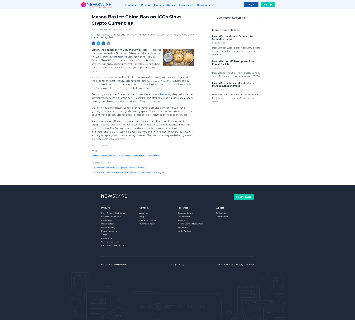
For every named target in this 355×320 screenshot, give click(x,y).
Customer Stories (147, 220)
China (95, 155)
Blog (141, 216)
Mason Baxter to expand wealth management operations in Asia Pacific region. (130, 173)
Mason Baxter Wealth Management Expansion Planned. (120, 168)
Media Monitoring (109, 231)
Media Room (107, 238)
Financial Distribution (111, 216)
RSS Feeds (183, 227)
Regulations (154, 155)
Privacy (240, 264)
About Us (143, 213)
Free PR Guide (243, 197)
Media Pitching (108, 227)
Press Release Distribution (113, 213)
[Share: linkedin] (103, 43)
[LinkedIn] (179, 265)
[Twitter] (175, 265)
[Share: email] (108, 43)
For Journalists (184, 216)
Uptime (250, 264)
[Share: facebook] (93, 43)
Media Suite (106, 220)
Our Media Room (147, 224)
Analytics (105, 234)
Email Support (222, 216)
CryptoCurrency (108, 155)
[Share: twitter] (98, 43)
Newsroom (183, 220)
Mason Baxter (160, 94)
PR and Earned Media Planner (191, 224)
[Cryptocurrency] (178, 57)
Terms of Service (225, 264)
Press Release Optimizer (113, 245)
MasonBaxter (139, 155)
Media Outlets (184, 231)
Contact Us (221, 213)
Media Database (109, 224)
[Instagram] (183, 265)
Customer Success (110, 242)
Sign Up (267, 4)
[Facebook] (171, 265)
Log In (251, 4)
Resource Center (185, 213)
